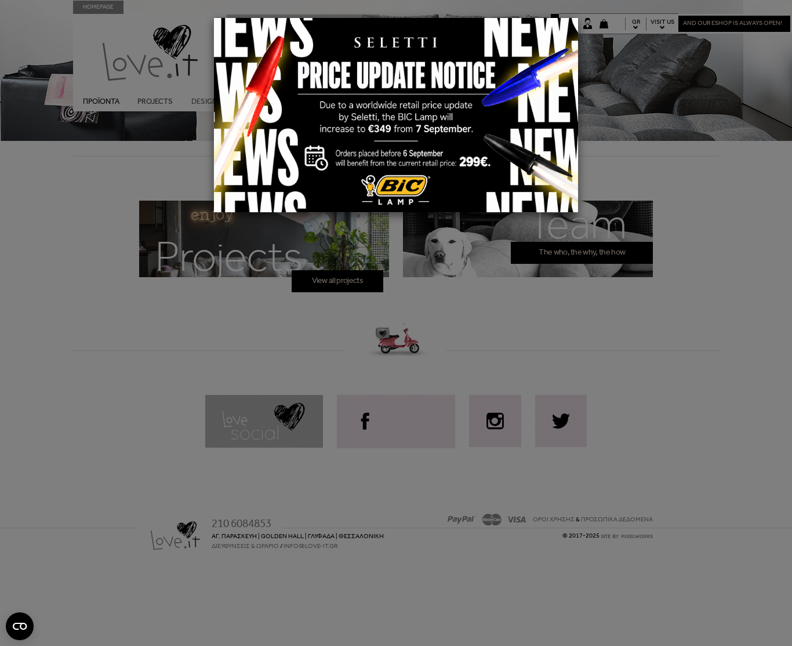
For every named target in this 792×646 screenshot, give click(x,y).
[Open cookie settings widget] (20, 626)
